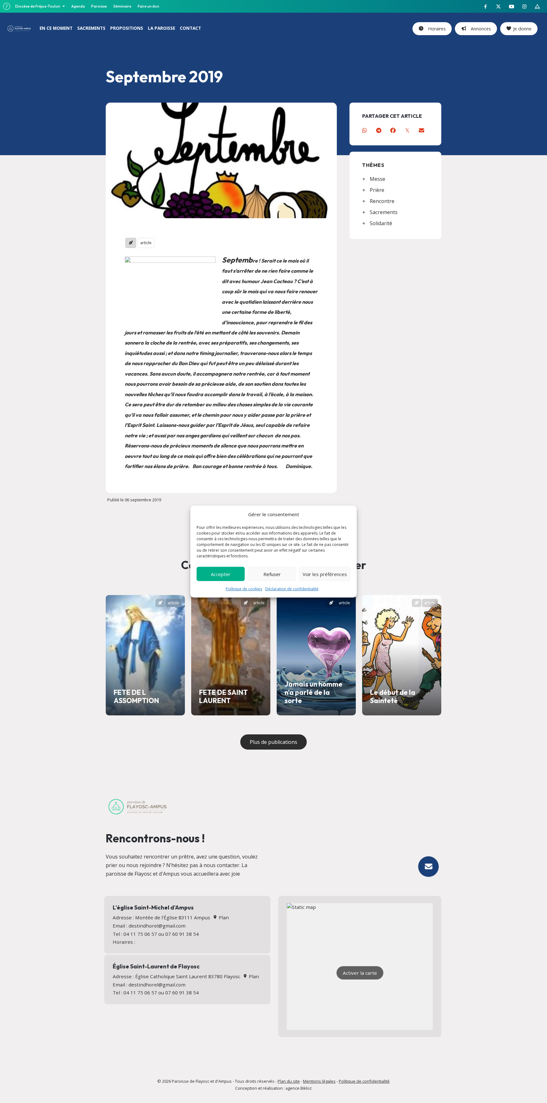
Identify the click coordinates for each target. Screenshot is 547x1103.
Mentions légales (319, 1081)
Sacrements (384, 212)
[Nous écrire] (428, 866)
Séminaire (122, 6)
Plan (223, 917)
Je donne (522, 29)
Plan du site (289, 1081)
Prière (377, 190)
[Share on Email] (421, 130)
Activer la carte (360, 973)
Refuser (272, 574)
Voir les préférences (325, 574)
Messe (377, 178)
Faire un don (148, 6)
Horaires (435, 29)
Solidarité (381, 223)
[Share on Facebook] (393, 130)
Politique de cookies (244, 589)
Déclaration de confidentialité (291, 589)
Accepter (220, 574)
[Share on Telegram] (379, 130)
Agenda (78, 6)
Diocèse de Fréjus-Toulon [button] (38, 6)
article (146, 242)
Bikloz (306, 1088)
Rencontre (382, 201)
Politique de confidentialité (364, 1081)
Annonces (479, 29)
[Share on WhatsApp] (364, 130)
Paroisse (99, 6)
